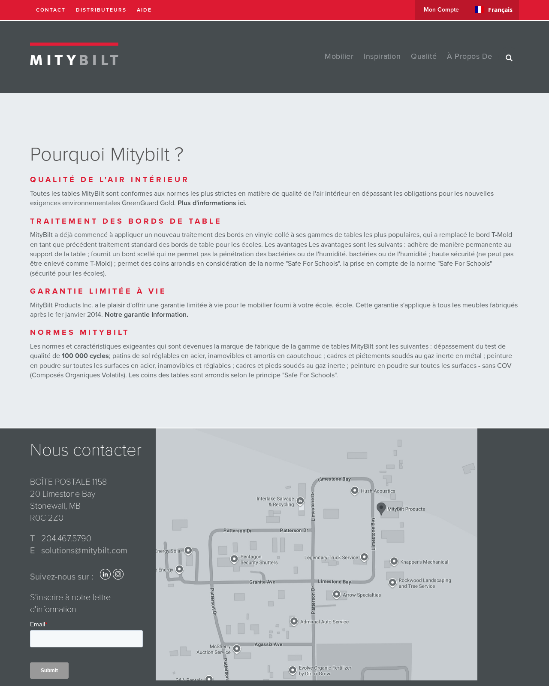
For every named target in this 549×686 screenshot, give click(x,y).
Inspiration (382, 56)
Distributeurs (101, 10)
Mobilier (339, 56)
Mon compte (441, 9)
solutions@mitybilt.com (84, 551)
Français (500, 10)
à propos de (469, 56)
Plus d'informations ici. (212, 203)
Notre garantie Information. (146, 314)
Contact (51, 10)
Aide (144, 10)
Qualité (424, 56)
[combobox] (494, 9)
